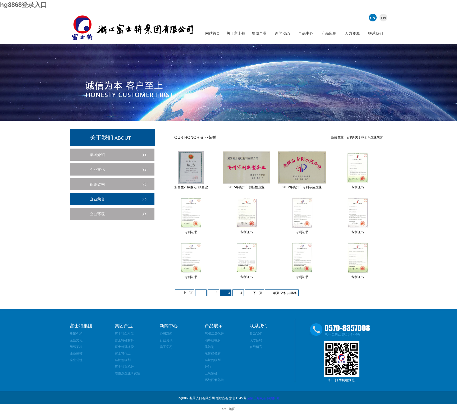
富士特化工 (123, 353)
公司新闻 (166, 333)
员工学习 (166, 347)
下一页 (257, 293)
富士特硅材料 (124, 340)
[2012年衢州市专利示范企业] (302, 182)
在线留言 (256, 347)
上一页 (188, 293)
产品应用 (329, 33)
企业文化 (76, 340)
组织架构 (76, 347)
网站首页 (212, 33)
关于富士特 (236, 33)
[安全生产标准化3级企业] (191, 183)
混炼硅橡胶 (213, 340)
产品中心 (305, 33)
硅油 (208, 367)
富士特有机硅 (124, 367)
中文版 (373, 17)
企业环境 (76, 360)
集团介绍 (76, 333)
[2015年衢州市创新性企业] (246, 182)
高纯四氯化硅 (214, 380)
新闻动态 (282, 33)
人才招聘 (256, 340)
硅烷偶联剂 (123, 360)
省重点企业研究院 (127, 373)
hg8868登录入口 (23, 4)
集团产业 (259, 33)
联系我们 (375, 33)
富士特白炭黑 (124, 333)
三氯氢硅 (211, 373)
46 (292, 293)
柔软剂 (209, 347)
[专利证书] (357, 183)
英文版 (382, 17)
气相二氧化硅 (214, 333)
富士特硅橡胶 (124, 347)
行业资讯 (166, 340)
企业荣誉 (76, 353)
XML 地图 (228, 409)
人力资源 (352, 33)
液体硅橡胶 (213, 353)
